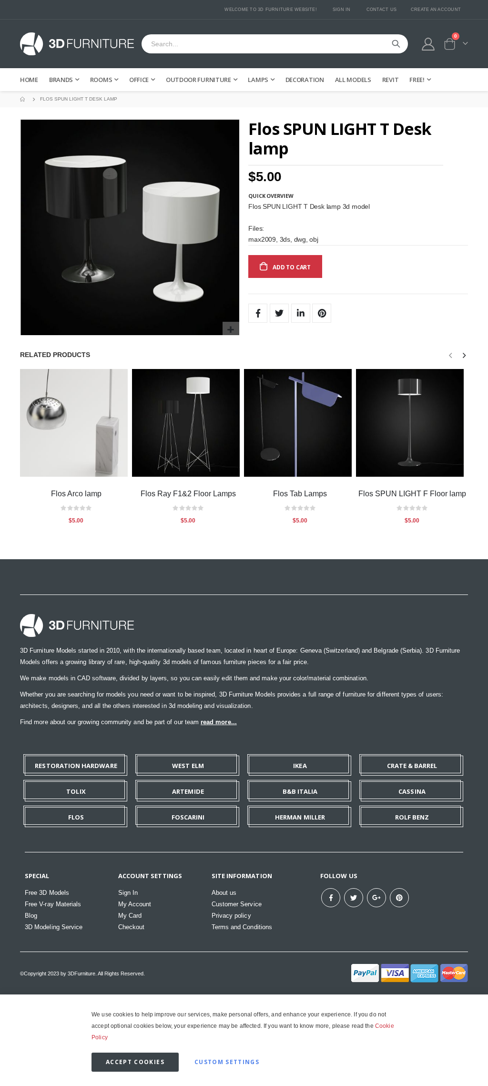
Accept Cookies (135, 1062)
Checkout (131, 927)
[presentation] (463, 356)
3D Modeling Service (53, 927)
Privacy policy (231, 915)
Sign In (342, 9)
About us (224, 892)
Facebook (257, 313)
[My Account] (428, 44)
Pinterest (321, 313)
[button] (231, 330)
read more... (219, 722)
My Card (130, 915)
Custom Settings (226, 1062)
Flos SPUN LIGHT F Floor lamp (412, 494)
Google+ (376, 897)
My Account (135, 904)
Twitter (279, 313)
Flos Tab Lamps (300, 494)
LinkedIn (300, 313)
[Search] (396, 43)
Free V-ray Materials (53, 904)
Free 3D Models (47, 892)
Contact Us (381, 9)
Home (23, 99)
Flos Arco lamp (76, 494)
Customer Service (237, 904)
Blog (31, 915)
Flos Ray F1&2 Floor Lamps (188, 494)
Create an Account (436, 9)
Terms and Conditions (242, 927)
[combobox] (275, 43)
